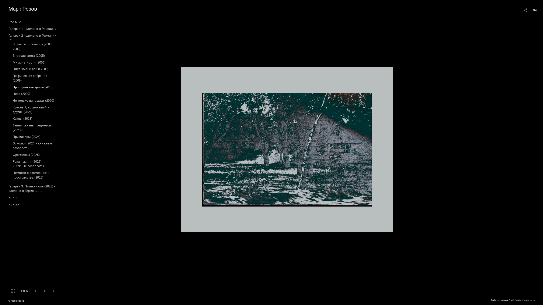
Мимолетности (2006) (29, 62)
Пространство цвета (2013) (33, 87)
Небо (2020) (21, 94)
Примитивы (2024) (27, 137)
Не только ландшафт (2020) (33, 101)
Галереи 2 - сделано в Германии (32, 35)
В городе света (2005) (29, 56)
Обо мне (14, 22)
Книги (13, 198)
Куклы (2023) (22, 119)
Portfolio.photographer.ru (521, 300)
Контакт (14, 204)
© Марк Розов (16, 300)
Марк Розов (22, 9)
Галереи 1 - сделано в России (30, 29)
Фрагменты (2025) (26, 155)
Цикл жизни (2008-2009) (31, 69)
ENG (534, 9)
